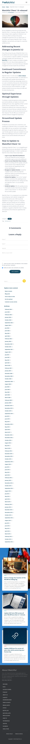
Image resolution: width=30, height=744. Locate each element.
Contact (5, 697)
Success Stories (7, 689)
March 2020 (7, 397)
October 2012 (8, 539)
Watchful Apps (7, 713)
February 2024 (8, 309)
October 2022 (8, 320)
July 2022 (7, 328)
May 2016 (7, 445)
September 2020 (9, 381)
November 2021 (8, 344)
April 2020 (7, 395)
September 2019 (9, 413)
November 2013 (8, 512)
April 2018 (7, 429)
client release (22, 76)
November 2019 (8, 408)
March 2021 (7, 365)
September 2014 (9, 488)
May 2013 (7, 528)
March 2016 (7, 448)
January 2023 (8, 317)
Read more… (19, 588)
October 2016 (8, 440)
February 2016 (8, 451)
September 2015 (9, 461)
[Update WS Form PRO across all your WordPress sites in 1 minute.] (15, 600)
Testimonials (6, 720)
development (8, 221)
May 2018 (7, 427)
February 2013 (8, 536)
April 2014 (7, 499)
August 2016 (8, 443)
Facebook (5, 726)
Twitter (5, 723)
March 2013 (7, 533)
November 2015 (8, 456)
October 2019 (8, 411)
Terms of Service (19, 733)
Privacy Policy (9, 733)
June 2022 (7, 330)
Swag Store (6, 729)
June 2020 (7, 389)
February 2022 (8, 338)
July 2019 (7, 416)
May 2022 (7, 333)
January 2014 (8, 507)
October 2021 (8, 346)
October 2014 (8, 485)
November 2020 (8, 376)
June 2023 (7, 312)
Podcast (5, 692)
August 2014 (8, 491)
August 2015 (8, 464)
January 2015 (8, 480)
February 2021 (8, 368)
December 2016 (8, 435)
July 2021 (7, 354)
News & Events (6, 702)
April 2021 (7, 362)
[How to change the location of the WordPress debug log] (15, 565)
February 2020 (8, 400)
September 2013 (9, 517)
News (10, 218)
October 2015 (8, 459)
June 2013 (7, 525)
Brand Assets (6, 705)
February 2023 (8, 314)
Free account (6, 715)
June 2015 (7, 469)
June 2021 (7, 357)
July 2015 (7, 467)
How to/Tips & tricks (10, 296)
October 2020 (8, 378)
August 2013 (8, 520)
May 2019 (7, 421)
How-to (5, 718)
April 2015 (7, 475)
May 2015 (7, 472)
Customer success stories (11, 302)
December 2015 (8, 453)
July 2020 (7, 386)
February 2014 (8, 504)
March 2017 (7, 432)
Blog (5, 575)
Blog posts (7, 293)
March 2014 (7, 501)
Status (4, 707)
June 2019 (7, 419)
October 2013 (8, 515)
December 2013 (8, 509)
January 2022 (8, 341)
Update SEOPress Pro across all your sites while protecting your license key (14, 650)
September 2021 (9, 349)
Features (5, 684)
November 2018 (8, 424)
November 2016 (8, 437)
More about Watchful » (7, 680)
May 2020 (7, 392)
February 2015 (8, 477)
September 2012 (9, 541)
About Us (5, 694)
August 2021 (8, 352)
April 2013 (7, 531)
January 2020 (8, 402)
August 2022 (8, 325)
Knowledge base (7, 699)
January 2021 (8, 370)
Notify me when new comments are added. (14, 267)
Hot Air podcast (8, 299)
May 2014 (7, 496)
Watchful (4, 60)
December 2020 (8, 373)
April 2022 (7, 336)
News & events (8, 291)
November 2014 (8, 483)
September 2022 (9, 322)
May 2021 (7, 360)
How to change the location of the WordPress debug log (15, 578)
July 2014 (7, 493)
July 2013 (7, 523)
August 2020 (8, 384)
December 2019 (8, 405)
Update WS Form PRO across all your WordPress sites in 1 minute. (14, 614)
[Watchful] (9, 2)
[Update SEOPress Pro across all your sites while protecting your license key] (15, 635)
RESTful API (6, 710)
